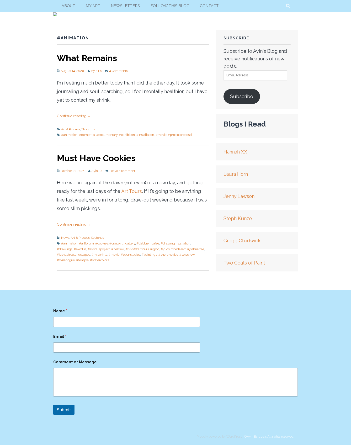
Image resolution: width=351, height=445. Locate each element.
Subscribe (241, 96)
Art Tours (131, 191)
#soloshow (187, 254)
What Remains (87, 58)
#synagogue (66, 260)
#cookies (101, 243)
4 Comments (118, 71)
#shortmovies (168, 254)
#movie (160, 135)
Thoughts (88, 129)
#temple (82, 260)
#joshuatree (195, 249)
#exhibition (127, 135)
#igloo (154, 249)
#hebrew (117, 249)
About (68, 6)
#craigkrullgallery (122, 243)
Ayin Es (96, 71)
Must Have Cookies (96, 158)
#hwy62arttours (137, 249)
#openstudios (130, 254)
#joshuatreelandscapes (73, 254)
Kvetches (97, 237)
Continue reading (74, 116)
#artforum (86, 243)
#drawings (64, 249)
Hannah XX (235, 152)
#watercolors (99, 260)
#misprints (99, 254)
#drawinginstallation (175, 243)
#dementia (87, 135)
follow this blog (169, 6)
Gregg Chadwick (242, 241)
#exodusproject (99, 249)
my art (93, 6)
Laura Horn (235, 174)
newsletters (125, 6)
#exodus (80, 249)
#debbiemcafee (148, 243)
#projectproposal (180, 135)
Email (59, 336)
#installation (145, 135)
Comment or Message (75, 362)
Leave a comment (122, 171)
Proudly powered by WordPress (219, 436)
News (65, 237)
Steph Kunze (237, 218)
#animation (69, 135)
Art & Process (70, 129)
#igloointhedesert (173, 249)
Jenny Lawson (239, 196)
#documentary (106, 135)
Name (60, 311)
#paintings (149, 254)
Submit (64, 409)
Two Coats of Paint (244, 263)
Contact (209, 6)
